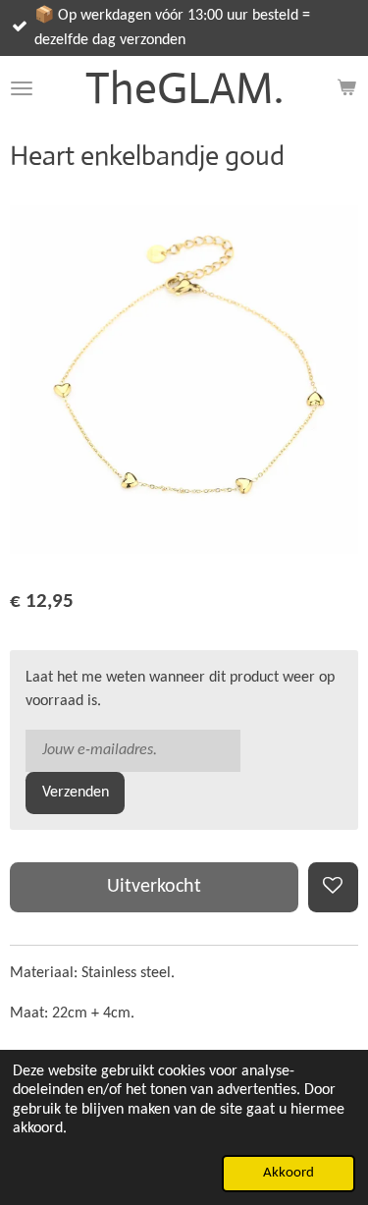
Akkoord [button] (288, 1173)
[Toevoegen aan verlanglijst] (333, 887)
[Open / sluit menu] (21, 88)
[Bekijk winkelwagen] (346, 88)
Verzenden (75, 792)
